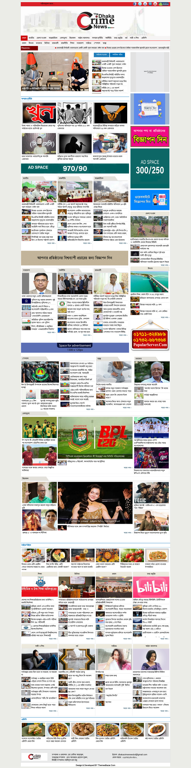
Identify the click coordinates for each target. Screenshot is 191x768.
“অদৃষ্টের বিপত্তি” (112, 695)
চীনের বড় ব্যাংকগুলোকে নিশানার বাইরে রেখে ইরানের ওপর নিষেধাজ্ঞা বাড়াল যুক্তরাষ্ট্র (109, 240)
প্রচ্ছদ (24, 38)
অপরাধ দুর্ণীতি (97, 38)
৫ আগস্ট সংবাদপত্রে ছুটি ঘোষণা (80, 626)
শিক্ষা (72, 43)
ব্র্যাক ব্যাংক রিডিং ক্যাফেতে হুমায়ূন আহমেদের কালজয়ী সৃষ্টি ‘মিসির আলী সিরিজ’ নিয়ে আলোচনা (114, 685)
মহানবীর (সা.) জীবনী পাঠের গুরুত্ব (72, 672)
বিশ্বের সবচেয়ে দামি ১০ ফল (151, 304)
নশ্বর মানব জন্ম (111, 675)
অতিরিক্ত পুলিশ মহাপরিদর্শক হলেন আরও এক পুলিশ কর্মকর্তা (37, 322)
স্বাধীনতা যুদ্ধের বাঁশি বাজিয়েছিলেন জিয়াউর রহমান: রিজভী (74, 240)
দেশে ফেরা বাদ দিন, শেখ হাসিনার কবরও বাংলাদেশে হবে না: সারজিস (74, 227)
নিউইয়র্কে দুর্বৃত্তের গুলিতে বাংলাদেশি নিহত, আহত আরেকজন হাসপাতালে (114, 609)
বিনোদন (72, 38)
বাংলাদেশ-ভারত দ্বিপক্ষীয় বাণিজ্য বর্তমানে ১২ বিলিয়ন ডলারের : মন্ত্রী (73, 325)
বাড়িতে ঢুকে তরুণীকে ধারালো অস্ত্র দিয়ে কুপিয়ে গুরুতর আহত (72, 157)
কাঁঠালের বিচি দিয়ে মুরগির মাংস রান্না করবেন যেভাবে (56, 740)
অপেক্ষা (108, 702)
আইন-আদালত (84, 38)
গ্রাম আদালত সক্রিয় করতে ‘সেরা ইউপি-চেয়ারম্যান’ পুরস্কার (37, 316)
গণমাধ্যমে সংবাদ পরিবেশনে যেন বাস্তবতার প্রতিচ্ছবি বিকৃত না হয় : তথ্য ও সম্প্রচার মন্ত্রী (76, 616)
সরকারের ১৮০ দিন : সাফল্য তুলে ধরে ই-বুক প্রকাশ (31, 403)
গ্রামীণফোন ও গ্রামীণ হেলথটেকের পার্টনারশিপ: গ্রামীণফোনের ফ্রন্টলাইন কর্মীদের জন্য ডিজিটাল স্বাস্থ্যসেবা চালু (151, 636)
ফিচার (31, 43)
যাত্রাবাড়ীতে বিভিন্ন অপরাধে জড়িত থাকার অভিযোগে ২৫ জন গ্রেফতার (108, 127)
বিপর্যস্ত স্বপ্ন (100, 672)
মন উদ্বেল (109, 689)
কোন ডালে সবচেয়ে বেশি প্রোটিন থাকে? (105, 565)
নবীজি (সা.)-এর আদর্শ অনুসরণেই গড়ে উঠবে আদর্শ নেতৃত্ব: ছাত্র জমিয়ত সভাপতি (107, 91)
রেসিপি (144, 38)
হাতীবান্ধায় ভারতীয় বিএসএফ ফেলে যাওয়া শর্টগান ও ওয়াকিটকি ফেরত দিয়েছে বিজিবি (149, 240)
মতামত (39, 43)
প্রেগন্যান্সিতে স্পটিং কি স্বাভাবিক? (44, 698)
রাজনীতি (64, 43)
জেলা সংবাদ (41, 38)
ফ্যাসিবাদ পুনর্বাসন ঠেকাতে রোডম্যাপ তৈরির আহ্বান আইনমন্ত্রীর (48, 88)
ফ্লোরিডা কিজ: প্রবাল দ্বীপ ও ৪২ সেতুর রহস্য (147, 294)
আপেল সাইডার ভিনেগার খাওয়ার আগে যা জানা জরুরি (82, 565)
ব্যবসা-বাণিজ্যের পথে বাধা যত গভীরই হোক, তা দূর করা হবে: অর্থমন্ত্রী (74, 332)
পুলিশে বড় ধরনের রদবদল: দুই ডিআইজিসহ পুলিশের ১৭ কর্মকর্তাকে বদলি (38, 303)
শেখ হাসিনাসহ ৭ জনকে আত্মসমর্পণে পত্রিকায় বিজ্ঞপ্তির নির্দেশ (149, 681)
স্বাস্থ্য (104, 43)
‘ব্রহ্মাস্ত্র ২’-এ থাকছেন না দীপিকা (34, 532)
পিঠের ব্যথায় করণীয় (103, 384)
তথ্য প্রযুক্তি (118, 38)
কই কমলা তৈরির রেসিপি (154, 738)
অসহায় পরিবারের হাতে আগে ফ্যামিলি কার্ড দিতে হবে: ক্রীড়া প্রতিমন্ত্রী (38, 227)
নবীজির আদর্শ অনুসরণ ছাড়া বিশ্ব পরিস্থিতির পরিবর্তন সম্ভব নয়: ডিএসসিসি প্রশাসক (109, 84)
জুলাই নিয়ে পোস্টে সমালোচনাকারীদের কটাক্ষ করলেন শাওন (75, 406)
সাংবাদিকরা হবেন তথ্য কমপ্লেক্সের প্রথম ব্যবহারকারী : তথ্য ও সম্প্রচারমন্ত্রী (76, 609)
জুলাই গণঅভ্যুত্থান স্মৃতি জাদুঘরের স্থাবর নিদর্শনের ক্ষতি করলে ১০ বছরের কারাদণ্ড (50, 404)
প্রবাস (24, 43)
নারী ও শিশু (134, 38)
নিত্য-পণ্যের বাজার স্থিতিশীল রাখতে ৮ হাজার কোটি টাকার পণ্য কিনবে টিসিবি (73, 305)
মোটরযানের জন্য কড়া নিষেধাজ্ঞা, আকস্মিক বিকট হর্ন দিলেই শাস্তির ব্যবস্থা (76, 379)
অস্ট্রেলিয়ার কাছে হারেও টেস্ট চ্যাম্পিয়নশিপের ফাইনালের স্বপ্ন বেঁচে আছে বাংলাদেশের (150, 443)
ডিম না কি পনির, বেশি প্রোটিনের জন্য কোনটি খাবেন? (57, 565)
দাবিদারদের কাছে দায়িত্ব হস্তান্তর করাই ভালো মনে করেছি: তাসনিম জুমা (77, 399)
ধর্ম (126, 38)
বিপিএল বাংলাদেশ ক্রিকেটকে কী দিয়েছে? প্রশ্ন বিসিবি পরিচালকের (95, 456)
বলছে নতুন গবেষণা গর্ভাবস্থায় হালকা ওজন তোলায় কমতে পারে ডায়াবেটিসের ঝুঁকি (113, 391)
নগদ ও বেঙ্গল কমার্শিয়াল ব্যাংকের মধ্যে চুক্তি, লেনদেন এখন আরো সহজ (73, 319)
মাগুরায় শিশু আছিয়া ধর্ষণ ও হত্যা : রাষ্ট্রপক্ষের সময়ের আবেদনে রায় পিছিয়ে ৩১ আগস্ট (150, 688)
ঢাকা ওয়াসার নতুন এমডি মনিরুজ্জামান (36, 296)
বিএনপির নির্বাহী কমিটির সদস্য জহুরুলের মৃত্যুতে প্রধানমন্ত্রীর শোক (167, 48)
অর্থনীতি (108, 38)
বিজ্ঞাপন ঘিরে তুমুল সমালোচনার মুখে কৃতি (150, 533)
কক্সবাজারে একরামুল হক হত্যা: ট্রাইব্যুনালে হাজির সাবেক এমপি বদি (150, 694)
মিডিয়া (47, 43)
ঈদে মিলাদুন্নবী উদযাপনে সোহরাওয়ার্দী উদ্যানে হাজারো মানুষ (110, 305)
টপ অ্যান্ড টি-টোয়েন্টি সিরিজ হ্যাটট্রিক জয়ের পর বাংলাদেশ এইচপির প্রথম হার (38, 441)
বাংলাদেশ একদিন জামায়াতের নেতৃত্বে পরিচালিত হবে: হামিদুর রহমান (74, 213)
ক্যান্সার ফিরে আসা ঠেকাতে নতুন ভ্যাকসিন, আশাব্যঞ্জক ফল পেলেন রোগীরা (113, 404)
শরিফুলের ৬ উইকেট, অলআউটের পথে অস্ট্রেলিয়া (86, 461)
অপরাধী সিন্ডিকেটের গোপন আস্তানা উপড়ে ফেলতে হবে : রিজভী (73, 233)
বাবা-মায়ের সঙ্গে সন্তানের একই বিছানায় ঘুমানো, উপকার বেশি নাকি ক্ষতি (39, 688)
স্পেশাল (97, 43)
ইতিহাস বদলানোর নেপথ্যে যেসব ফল (154, 298)
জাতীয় (31, 38)
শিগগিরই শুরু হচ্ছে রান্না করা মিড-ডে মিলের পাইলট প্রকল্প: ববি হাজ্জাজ (38, 240)
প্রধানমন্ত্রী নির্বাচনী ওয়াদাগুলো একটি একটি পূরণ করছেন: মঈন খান (53, 48)
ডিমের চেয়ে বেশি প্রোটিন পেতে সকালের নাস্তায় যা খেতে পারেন (33, 567)
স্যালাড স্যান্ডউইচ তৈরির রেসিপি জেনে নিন (31, 740)
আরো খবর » (51, 243)
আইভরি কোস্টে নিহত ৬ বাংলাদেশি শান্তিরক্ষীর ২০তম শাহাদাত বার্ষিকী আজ (38, 309)
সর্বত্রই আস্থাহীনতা (151, 395)
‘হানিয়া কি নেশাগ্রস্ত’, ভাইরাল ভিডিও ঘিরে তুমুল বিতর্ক (95, 521)
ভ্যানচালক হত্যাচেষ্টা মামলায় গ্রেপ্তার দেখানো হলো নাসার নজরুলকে (149, 701)
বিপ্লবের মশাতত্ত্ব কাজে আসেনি (145, 384)
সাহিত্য (88, 43)
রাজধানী (55, 43)
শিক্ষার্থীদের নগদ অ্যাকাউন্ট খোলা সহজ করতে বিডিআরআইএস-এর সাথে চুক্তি (73, 297)
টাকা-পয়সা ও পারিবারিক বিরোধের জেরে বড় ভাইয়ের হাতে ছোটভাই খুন (38, 127)
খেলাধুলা (63, 38)
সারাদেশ (80, 43)
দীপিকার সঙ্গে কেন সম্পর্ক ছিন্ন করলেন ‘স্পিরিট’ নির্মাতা (88, 526)
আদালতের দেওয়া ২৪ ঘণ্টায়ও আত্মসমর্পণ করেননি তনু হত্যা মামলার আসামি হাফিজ (76, 366)
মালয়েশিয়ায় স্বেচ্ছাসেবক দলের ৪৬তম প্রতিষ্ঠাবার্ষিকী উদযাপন (110, 601)
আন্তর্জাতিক (53, 38)
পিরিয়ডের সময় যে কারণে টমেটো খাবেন (130, 565)
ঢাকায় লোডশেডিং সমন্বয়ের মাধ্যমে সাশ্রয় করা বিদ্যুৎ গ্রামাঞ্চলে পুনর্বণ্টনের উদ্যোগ (109, 325)
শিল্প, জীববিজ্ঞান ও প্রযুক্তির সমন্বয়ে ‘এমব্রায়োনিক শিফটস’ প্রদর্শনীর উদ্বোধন (38, 329)
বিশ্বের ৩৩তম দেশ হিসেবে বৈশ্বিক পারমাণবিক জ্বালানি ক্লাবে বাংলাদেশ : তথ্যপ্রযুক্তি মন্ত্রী (110, 48)
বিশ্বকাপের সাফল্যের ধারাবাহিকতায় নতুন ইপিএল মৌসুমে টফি (149, 472)
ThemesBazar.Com (106, 765)
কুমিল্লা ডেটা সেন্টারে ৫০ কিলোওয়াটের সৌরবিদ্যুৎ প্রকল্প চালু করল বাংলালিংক (150, 609)
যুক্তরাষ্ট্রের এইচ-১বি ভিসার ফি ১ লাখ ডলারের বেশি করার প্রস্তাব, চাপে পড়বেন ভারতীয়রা (110, 233)
